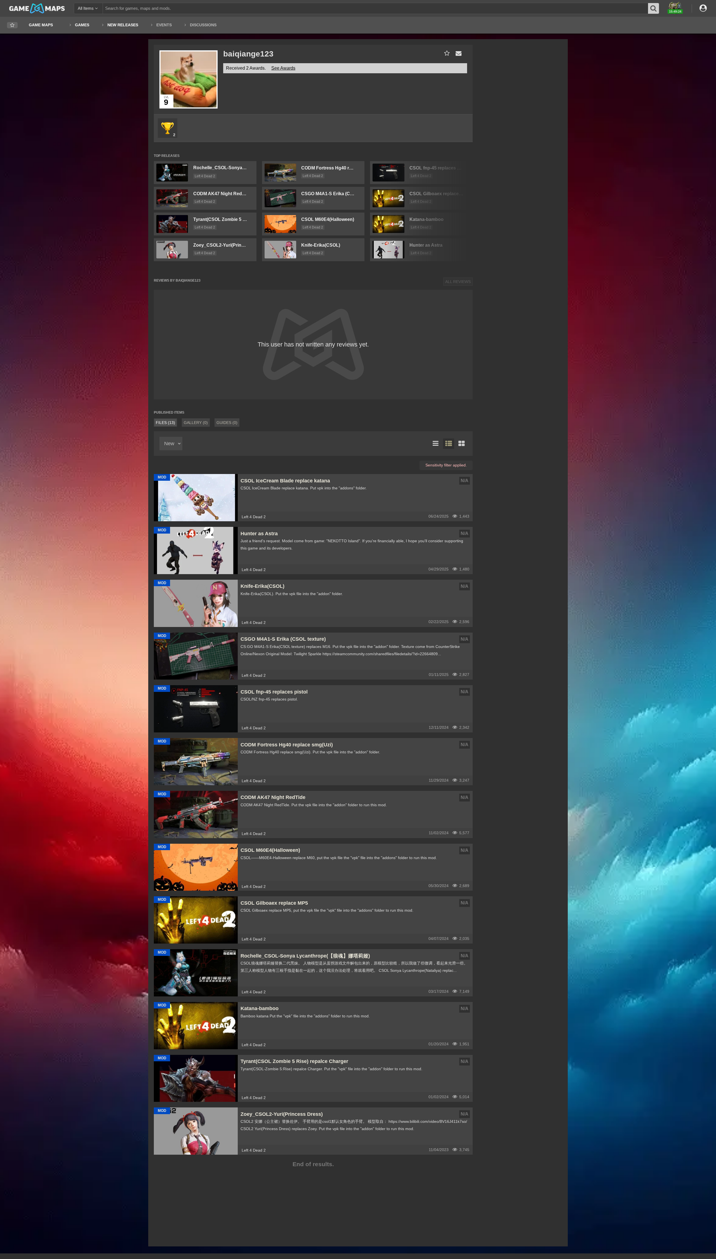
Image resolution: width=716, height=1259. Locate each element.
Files (165, 422)
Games (82, 25)
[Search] (653, 8)
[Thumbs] (461, 443)
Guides (226, 422)
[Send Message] (457, 53)
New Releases (122, 25)
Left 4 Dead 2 (205, 176)
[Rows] (448, 443)
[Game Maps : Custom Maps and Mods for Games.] (37, 8)
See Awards (283, 68)
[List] (435, 443)
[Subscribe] (445, 53)
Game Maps (41, 25)
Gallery (196, 422)
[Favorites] (12, 25)
